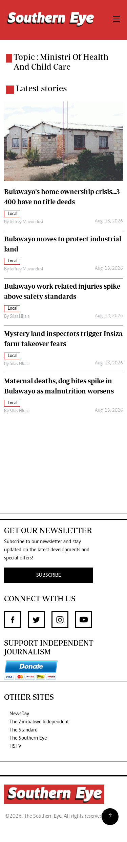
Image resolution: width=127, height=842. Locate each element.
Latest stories (41, 88)
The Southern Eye (28, 738)
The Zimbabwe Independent (39, 722)
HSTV (15, 746)
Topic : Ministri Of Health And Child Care (61, 61)
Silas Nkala (19, 316)
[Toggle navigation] (116, 20)
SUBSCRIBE (48, 575)
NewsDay (19, 714)
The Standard (23, 730)
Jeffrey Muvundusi (26, 222)
